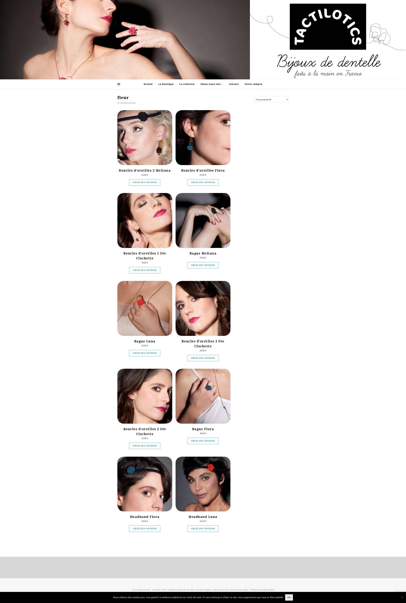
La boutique (166, 84)
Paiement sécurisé (221, 590)
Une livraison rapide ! (239, 590)
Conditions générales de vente (181, 590)
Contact (234, 84)
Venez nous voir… (211, 84)
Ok (289, 597)
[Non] (402, 597)
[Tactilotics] (203, 39)
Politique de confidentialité (262, 590)
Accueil (148, 84)
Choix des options (145, 182)
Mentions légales (203, 590)
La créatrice (187, 84)
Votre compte (253, 84)
